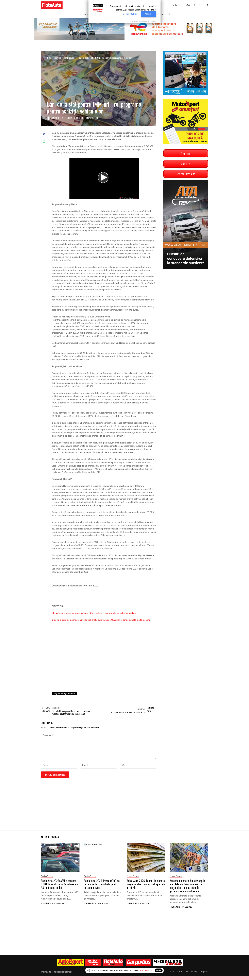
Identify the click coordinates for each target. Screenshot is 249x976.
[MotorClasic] (168, 962)
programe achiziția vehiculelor (64, 693)
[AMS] (93, 962)
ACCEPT (149, 14)
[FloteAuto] (113, 962)
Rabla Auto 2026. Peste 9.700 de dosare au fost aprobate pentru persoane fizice (102, 884)
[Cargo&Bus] (138, 962)
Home (49, 57)
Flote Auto (47, 903)
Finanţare (57, 57)
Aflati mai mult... (146, 970)
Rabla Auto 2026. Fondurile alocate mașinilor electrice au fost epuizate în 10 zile (146, 884)
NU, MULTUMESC (129, 14)
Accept (158, 970)
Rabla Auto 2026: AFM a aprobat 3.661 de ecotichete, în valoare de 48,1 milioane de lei (59, 884)
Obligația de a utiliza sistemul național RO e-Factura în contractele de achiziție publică (94, 613)
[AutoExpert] (70, 962)
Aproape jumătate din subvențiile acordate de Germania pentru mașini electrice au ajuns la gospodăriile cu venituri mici (187, 885)
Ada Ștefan (55, 118)
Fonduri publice (69, 57)
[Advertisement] (104, 666)
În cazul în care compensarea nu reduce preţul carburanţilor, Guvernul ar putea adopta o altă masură (101, 619)
